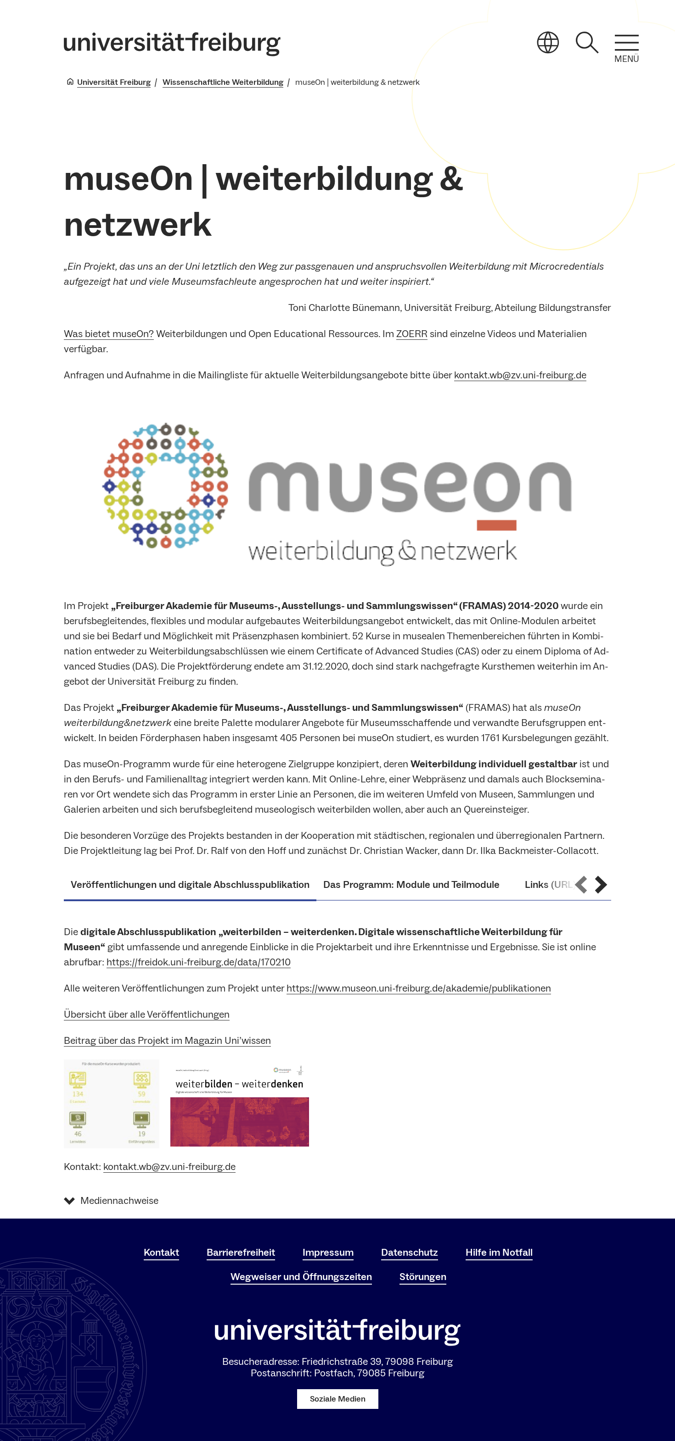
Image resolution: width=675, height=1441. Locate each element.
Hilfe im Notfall (499, 1252)
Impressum (328, 1252)
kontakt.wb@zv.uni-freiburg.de (520, 375)
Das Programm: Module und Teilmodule (417, 884)
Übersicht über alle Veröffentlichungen (147, 1014)
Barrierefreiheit (241, 1252)
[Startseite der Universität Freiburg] (172, 44)
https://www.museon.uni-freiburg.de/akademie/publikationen (419, 988)
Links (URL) (550, 884)
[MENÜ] (627, 43)
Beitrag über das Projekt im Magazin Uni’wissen (167, 1040)
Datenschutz (409, 1252)
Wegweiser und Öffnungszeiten (301, 1276)
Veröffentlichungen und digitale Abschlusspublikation (190, 884)
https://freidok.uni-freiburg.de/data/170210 (199, 962)
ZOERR (412, 333)
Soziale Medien (338, 1399)
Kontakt (161, 1252)
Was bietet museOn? (109, 333)
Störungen (422, 1276)
